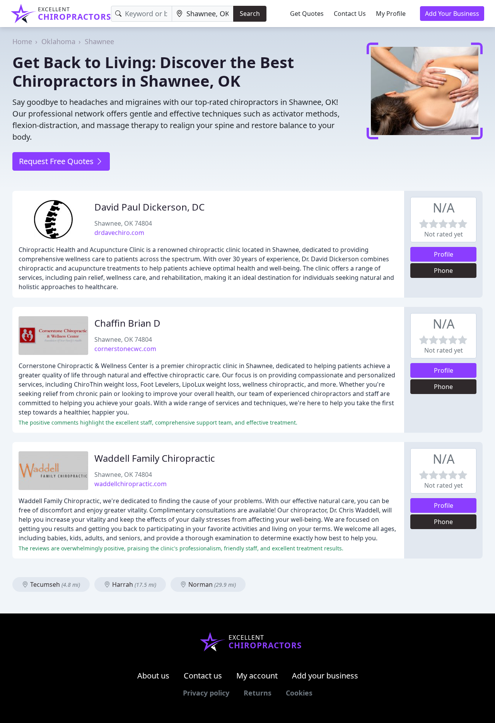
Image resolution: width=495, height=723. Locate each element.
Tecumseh (54, 584)
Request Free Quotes (57, 161)
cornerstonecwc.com (125, 348)
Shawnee (99, 41)
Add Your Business (452, 13)
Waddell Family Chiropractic (154, 458)
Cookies (299, 692)
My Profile (391, 13)
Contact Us (350, 13)
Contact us (203, 675)
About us (153, 675)
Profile (443, 254)
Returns (257, 692)
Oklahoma (58, 41)
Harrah (133, 584)
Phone (443, 270)
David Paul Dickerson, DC (149, 206)
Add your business (325, 675)
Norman (211, 584)
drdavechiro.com (119, 232)
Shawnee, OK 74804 (123, 223)
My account (257, 675)
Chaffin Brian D (127, 323)
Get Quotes (307, 13)
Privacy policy (206, 692)
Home (22, 41)
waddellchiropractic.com (130, 484)
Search (250, 13)
